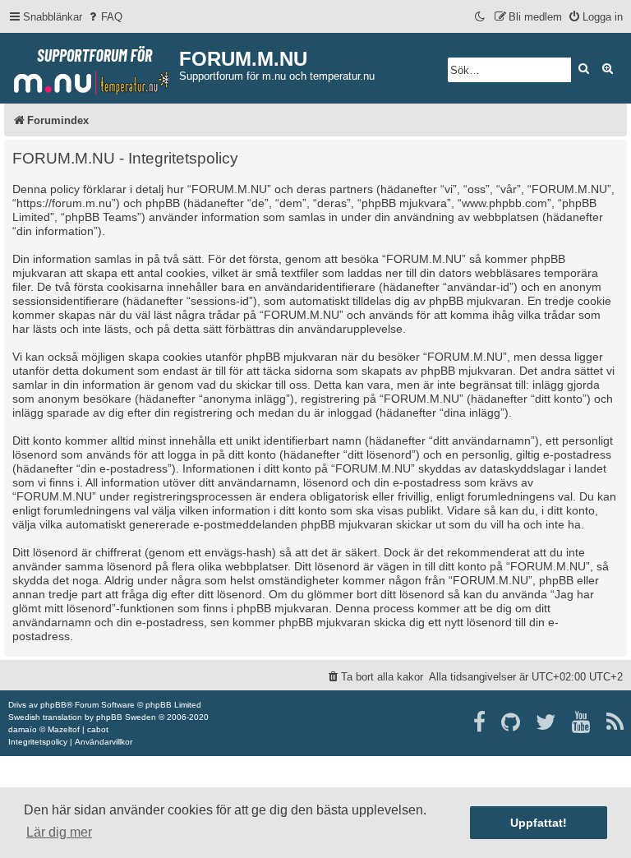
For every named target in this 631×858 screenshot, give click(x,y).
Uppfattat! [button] (538, 822)
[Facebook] (480, 722)
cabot (97, 729)
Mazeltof (64, 729)
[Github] (511, 722)
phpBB (53, 704)
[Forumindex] (91, 66)
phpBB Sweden (126, 717)
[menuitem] (104, 17)
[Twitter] (547, 722)
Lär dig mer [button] (59, 832)
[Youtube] (582, 722)
